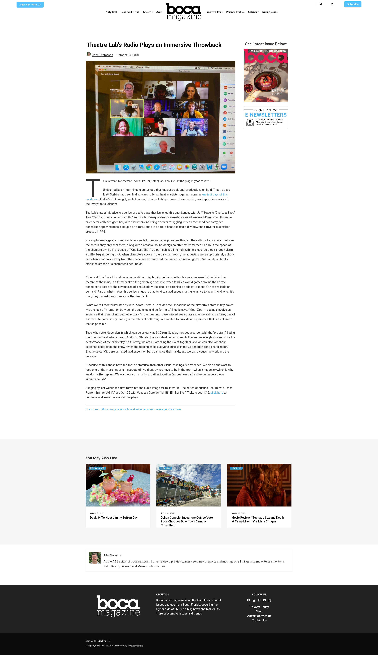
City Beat (165, 468)
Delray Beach (97, 468)
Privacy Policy (259, 607)
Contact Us (259, 620)
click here (216, 392)
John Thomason (102, 55)
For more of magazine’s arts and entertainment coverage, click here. (133, 409)
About (259, 611)
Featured (236, 468)
